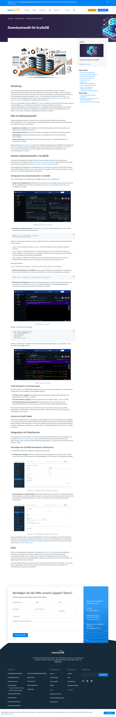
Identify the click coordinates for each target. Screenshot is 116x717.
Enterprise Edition (49, 552)
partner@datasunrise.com (93, 628)
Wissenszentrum (19, 18)
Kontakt (52, 685)
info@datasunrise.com (92, 603)
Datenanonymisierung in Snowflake (90, 102)
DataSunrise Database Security (26, 438)
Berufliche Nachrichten (55, 694)
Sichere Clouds (30, 677)
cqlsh (34, 284)
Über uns (52, 673)
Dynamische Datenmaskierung (88, 74)
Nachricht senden (20, 635)
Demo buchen (92, 10)
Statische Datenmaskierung (15, 690)
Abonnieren (103, 674)
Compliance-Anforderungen (42, 164)
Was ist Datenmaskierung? (87, 72)
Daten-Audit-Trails (85, 80)
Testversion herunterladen (25, 542)
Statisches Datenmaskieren (87, 76)
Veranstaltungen (54, 677)
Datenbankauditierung (24, 145)
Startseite (10, 18)
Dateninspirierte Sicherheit (14, 705)
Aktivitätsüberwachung (13, 677)
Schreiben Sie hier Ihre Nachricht (22, 621)
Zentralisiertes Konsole (73, 685)
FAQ (69, 677)
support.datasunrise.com (93, 619)
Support (34, 10)
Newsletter (86, 669)
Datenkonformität (12, 697)
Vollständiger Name (17, 602)
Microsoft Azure (31, 681)
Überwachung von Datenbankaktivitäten (43, 162)
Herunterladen (103, 10)
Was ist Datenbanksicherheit (88, 85)
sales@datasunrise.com (92, 610)
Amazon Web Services (32, 685)
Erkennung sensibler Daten (14, 693)
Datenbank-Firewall (12, 681)
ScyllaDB (40, 103)
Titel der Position (39, 609)
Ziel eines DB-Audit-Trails (87, 78)
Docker (49, 185)
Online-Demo (33, 540)
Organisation (16, 609)
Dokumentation (71, 681)
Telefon (37, 602)
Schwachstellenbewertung (14, 701)
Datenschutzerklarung (7, 713)
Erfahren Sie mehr (85, 64)
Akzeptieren (109, 713)
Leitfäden (70, 673)
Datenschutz (58, 661)
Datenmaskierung (12, 685)
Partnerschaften (54, 681)
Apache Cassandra (58, 98)
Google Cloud (30, 689)
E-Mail (59, 602)
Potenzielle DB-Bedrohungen (57, 697)
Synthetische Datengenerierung (89, 90)
